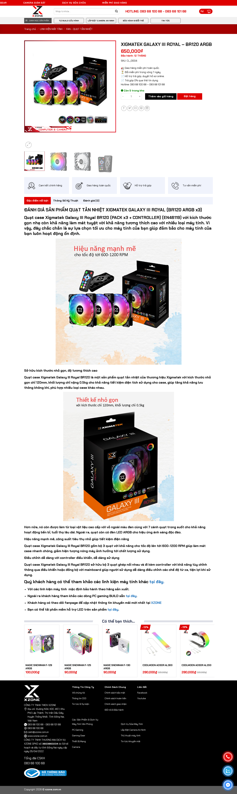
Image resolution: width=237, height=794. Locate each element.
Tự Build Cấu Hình (69, 20)
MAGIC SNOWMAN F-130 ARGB (117, 667)
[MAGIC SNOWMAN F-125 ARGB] (81, 643)
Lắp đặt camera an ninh (101, 20)
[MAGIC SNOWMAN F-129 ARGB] (42, 643)
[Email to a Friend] (135, 108)
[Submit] (116, 11)
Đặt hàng (190, 96)
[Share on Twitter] (129, 108)
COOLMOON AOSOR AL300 (157, 665)
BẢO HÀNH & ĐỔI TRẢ (133, 20)
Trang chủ (30, 29)
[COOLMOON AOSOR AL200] (198, 643)
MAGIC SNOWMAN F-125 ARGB (77, 667)
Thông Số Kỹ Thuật (65, 200)
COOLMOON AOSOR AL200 (196, 665)
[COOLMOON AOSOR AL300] (159, 643)
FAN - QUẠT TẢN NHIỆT (79, 29)
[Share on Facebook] (124, 108)
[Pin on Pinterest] (141, 108)
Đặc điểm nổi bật (37, 200)
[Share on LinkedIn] (147, 108)
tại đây (131, 596)
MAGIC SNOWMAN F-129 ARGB (38, 667)
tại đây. (156, 581)
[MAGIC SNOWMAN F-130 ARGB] (120, 643)
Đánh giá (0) (91, 200)
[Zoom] (28, 145)
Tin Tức (165, 20)
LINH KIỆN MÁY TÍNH (51, 29)
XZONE (156, 603)
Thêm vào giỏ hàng (160, 96)
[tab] (37, 200)
